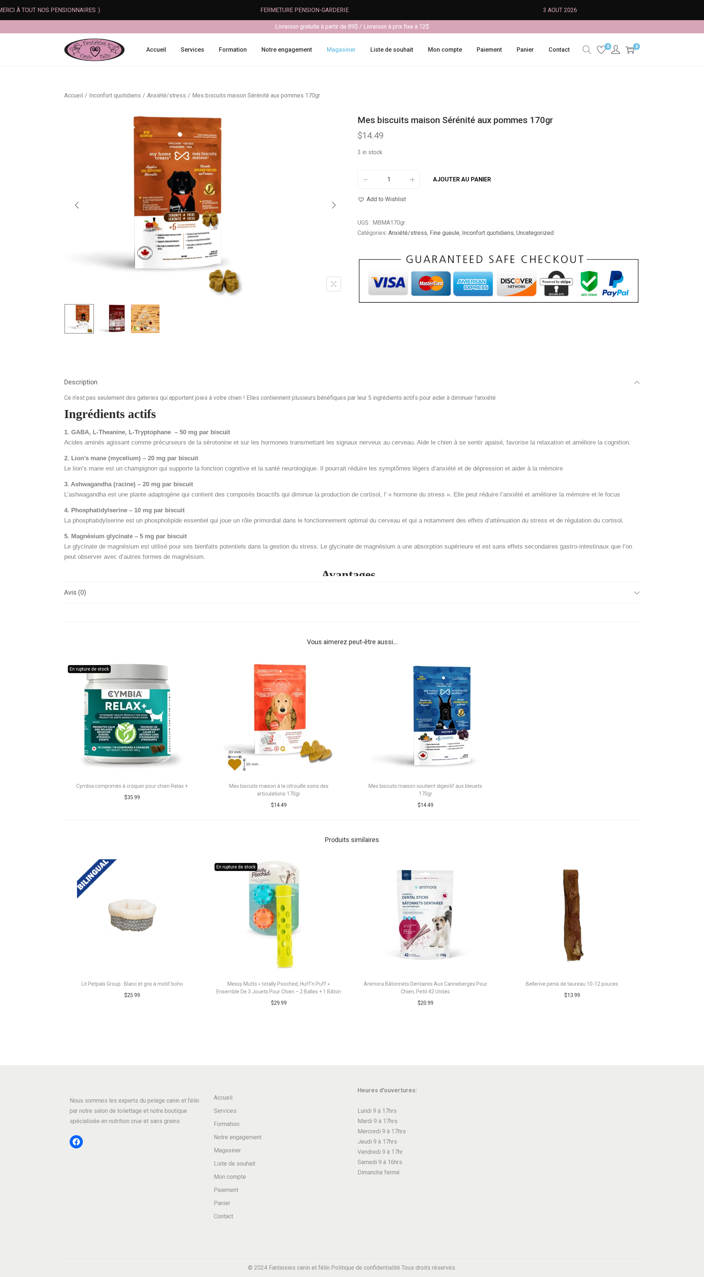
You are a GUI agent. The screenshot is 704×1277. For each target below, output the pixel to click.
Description (81, 382)
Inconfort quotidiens (115, 95)
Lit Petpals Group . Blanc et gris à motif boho (132, 984)
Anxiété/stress (166, 95)
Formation (226, 1124)
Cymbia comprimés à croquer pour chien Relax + (132, 786)
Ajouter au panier (462, 179)
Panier (222, 1203)
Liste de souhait (234, 1163)
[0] (601, 49)
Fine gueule (444, 232)
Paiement (226, 1189)
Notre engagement (237, 1137)
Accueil (73, 95)
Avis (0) (75, 592)
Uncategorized (535, 232)
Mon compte (230, 1176)
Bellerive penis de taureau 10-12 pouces (572, 984)
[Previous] (77, 205)
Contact (223, 1216)
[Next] (333, 205)
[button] (382, 199)
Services (225, 1110)
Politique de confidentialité (365, 1267)
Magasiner (227, 1150)
